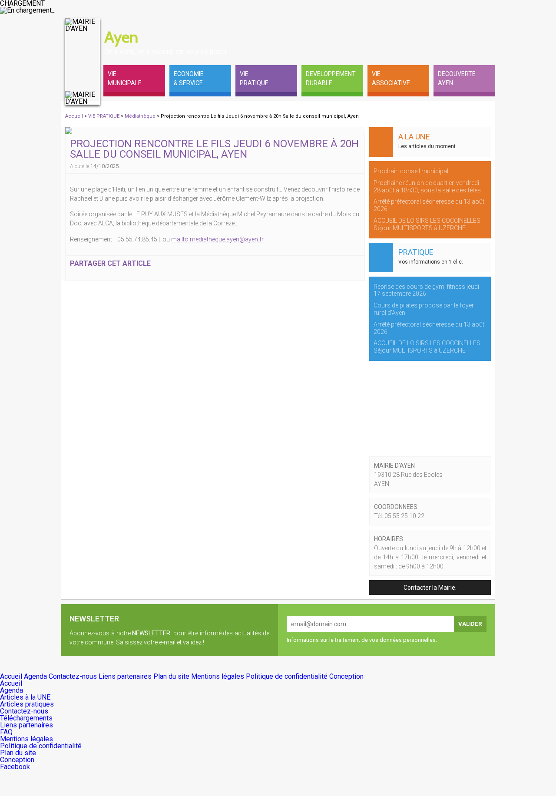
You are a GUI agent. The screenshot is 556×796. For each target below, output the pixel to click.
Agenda (36, 676)
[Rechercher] (443, 27)
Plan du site (172, 676)
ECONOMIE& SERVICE (189, 78)
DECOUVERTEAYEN (457, 78)
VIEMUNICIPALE (125, 78)
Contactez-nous (74, 676)
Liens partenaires (126, 676)
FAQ (6, 732)
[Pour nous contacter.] (464, 27)
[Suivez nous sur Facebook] (486, 27)
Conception (346, 676)
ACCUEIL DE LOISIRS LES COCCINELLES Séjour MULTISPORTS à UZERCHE (427, 224)
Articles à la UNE (25, 697)
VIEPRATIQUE (254, 78)
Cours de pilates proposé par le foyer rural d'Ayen (424, 309)
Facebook (15, 767)
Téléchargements (26, 718)
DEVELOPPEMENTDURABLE (331, 78)
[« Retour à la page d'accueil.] (82, 61)
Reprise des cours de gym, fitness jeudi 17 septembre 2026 (426, 290)
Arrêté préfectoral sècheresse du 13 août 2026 (429, 205)
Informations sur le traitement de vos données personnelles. (362, 640)
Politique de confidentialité (287, 676)
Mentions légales (218, 676)
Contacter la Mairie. (430, 587)
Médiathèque (141, 116)
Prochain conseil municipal (411, 171)
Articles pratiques (27, 704)
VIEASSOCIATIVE (391, 78)
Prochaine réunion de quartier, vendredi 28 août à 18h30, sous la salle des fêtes (427, 186)
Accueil (74, 116)
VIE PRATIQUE (104, 116)
